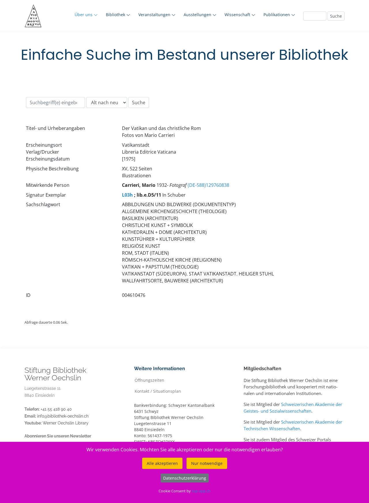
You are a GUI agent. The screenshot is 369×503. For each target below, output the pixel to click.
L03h (127, 195)
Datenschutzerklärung (184, 478)
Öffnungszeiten (149, 379)
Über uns (84, 14)
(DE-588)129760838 (208, 185)
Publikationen (277, 14)
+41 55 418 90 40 (56, 409)
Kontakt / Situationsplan (158, 390)
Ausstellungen (198, 14)
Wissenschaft (238, 14)
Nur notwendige (207, 463)
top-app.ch (201, 490)
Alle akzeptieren (162, 463)
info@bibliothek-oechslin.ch (63, 416)
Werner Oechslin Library (66, 423)
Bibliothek (116, 14)
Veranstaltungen (155, 14)
